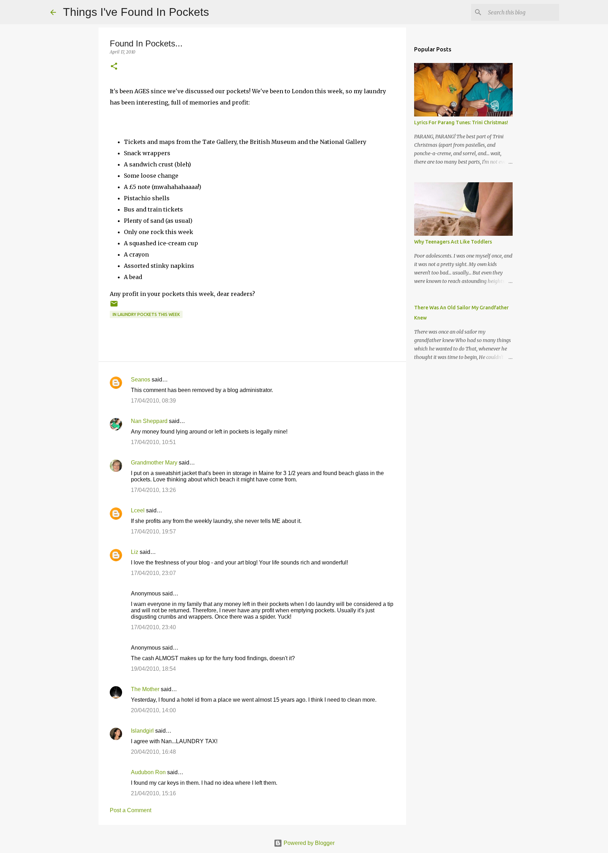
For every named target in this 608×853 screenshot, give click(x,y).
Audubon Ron (148, 772)
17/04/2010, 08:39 (153, 401)
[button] (114, 66)
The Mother (145, 689)
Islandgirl (142, 731)
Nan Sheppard (149, 421)
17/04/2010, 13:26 (153, 490)
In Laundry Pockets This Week (146, 314)
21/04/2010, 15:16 (153, 793)
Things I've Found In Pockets (136, 12)
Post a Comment (130, 810)
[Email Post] (114, 306)
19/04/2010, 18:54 (153, 669)
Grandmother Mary (154, 463)
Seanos (140, 380)
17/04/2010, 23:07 (153, 573)
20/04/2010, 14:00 (153, 710)
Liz (134, 552)
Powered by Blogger (308, 843)
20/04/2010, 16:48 (153, 752)
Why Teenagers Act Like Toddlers (453, 242)
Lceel (138, 510)
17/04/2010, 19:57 (153, 532)
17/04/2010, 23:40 (153, 627)
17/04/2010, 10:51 (153, 442)
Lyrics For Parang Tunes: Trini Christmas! (461, 122)
